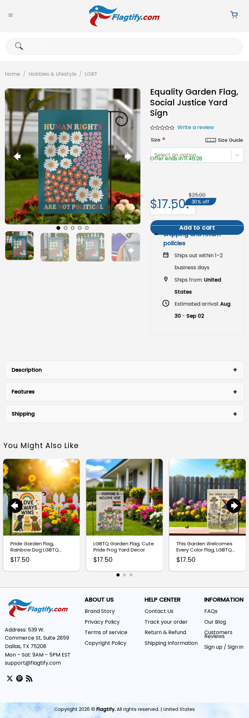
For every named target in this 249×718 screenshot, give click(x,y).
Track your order (166, 622)
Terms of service (106, 632)
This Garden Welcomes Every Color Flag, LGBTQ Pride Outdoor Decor (204, 546)
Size (157, 139)
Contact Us (159, 611)
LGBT (91, 74)
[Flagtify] (124, 16)
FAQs (211, 611)
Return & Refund (165, 632)
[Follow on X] (9, 679)
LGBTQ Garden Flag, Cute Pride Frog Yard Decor (123, 546)
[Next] (127, 156)
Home (12, 74)
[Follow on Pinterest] (19, 679)
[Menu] (11, 16)
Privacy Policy (102, 622)
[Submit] (12, 46)
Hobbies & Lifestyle (53, 74)
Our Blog (215, 622)
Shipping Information (171, 643)
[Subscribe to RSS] (29, 679)
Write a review (195, 127)
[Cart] (231, 16)
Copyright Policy (105, 643)
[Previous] (17, 156)
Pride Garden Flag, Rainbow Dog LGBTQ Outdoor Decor (34, 546)
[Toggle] (156, 234)
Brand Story (100, 611)
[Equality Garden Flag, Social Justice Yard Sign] (72, 156)
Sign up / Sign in (223, 647)
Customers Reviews (218, 634)
